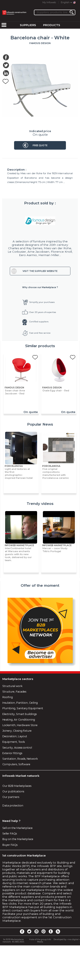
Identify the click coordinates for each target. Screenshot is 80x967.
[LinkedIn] (36, 931)
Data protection (12, 805)
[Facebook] (22, 931)
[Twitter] (29, 931)
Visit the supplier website (40, 271)
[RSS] (57, 931)
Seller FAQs (9, 833)
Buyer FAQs (9, 844)
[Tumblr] (50, 931)
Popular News (40, 424)
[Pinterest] (43, 931)
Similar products (40, 346)
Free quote (40, 145)
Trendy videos (40, 503)
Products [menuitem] (51, 25)
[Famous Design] (40, 220)
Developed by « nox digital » (67, 939)
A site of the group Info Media (40, 940)
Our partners (10, 797)
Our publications (13, 791)
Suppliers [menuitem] (28, 25)
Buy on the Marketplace (17, 839)
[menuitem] (3, 25)
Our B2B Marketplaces (16, 785)
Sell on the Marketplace (17, 828)
